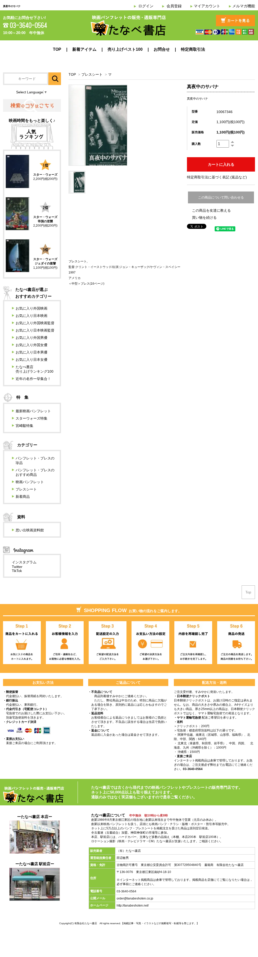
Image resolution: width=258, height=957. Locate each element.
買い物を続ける (204, 217)
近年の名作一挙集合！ (33, 379)
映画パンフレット (30, 482)
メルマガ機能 (243, 6)
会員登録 (174, 6)
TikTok (17, 571)
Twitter (17, 567)
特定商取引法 (193, 49)
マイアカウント (207, 6)
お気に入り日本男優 (31, 352)
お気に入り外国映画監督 (35, 323)
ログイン (145, 6)
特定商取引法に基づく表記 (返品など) (217, 177)
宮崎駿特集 (24, 426)
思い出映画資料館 (30, 530)
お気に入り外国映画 (31, 308)
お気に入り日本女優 (31, 360)
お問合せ (162, 49)
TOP (57, 49)
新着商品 (23, 497)
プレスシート (92, 74)
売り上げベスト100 (125, 49)
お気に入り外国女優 (31, 345)
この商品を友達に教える (211, 210)
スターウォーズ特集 (31, 418)
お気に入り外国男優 (31, 338)
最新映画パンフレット (33, 411)
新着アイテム (84, 49)
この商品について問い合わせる (221, 197)
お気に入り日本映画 (31, 316)
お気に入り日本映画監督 (35, 330)
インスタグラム (24, 562)
